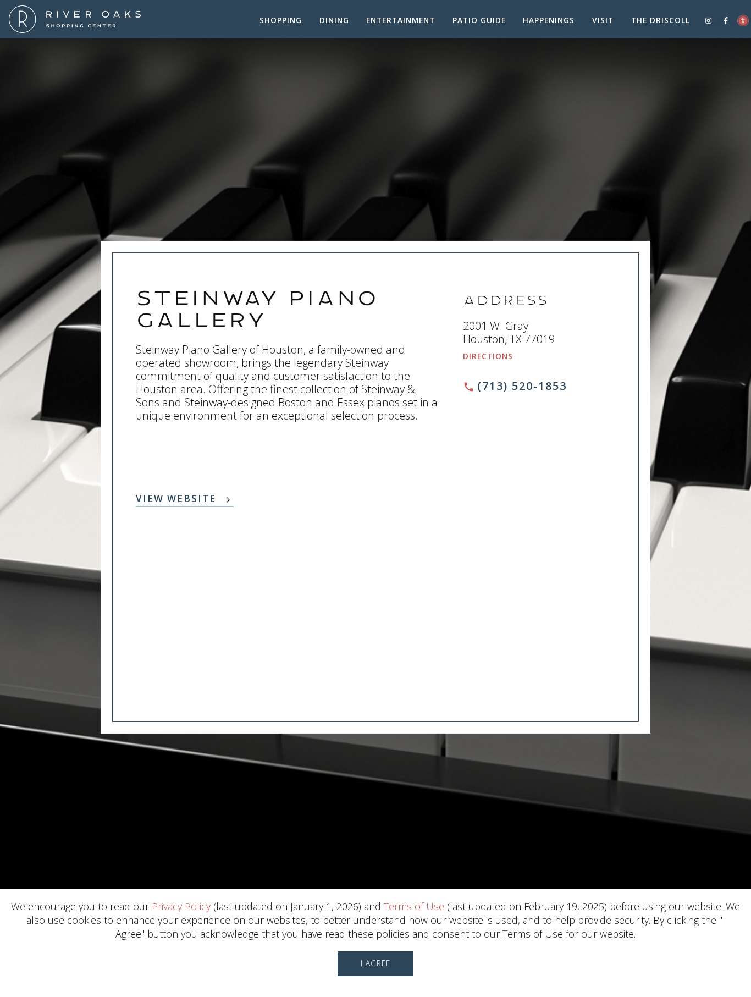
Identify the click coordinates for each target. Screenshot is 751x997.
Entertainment (400, 20)
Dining (334, 20)
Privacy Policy (181, 906)
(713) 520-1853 (522, 385)
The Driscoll (660, 20)
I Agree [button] (375, 963)
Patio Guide (479, 20)
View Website (176, 499)
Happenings (549, 20)
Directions (488, 356)
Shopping (280, 20)
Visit (603, 20)
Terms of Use (414, 906)
